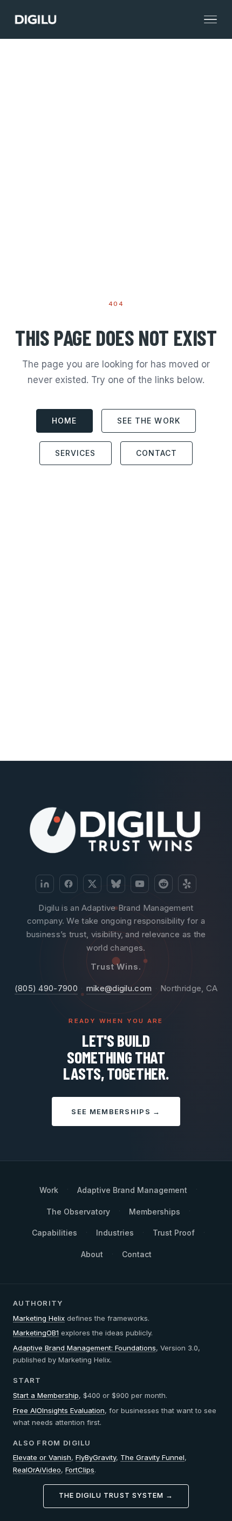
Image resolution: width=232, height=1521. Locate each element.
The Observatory (78, 1211)
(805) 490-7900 (46, 988)
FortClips (79, 1469)
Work (48, 1190)
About (92, 1254)
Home (64, 420)
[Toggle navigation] (210, 19)
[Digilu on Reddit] (163, 884)
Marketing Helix (39, 1318)
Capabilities (54, 1232)
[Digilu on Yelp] (187, 884)
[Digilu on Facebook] (68, 884)
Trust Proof (174, 1232)
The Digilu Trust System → (116, 1495)
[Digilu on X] (92, 884)
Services (75, 453)
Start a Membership (46, 1395)
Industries (115, 1232)
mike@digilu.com (119, 988)
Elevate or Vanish (42, 1457)
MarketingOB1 (36, 1332)
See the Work (148, 420)
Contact (157, 453)
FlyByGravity (96, 1457)
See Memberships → (115, 1111)
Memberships (154, 1211)
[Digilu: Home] (35, 19)
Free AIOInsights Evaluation (59, 1410)
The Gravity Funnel (152, 1457)
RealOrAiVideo (37, 1469)
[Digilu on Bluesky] (116, 884)
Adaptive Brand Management (132, 1190)
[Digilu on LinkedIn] (45, 884)
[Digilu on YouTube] (140, 884)
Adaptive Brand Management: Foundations (84, 1347)
